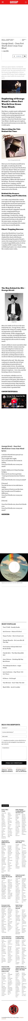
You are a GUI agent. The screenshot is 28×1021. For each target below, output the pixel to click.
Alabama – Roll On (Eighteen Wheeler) (7, 770)
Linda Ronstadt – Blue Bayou (21, 875)
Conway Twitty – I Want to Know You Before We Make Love (21, 969)
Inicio (3, 39)
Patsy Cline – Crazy (5, 810)
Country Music (10, 39)
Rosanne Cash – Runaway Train (6, 905)
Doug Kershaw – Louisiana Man (20, 937)
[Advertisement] (14, 19)
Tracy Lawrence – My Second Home (7, 937)
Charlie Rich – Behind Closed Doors (6, 842)
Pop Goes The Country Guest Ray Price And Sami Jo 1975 (6, 969)
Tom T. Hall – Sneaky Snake (11, 627)
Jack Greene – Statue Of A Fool (12, 631)
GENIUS (5, 514)
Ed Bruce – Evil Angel (9, 678)
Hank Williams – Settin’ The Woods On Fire (7, 876)
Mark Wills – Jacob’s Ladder (11, 687)
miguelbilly (6, 50)
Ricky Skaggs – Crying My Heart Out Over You (20, 811)
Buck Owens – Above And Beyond (19, 906)
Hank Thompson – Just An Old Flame (21, 770)
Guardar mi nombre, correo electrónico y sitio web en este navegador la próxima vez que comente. (14, 742)
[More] (24, 56)
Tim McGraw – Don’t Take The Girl (13, 683)
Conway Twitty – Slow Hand (20, 841)
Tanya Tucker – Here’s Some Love (13, 636)
